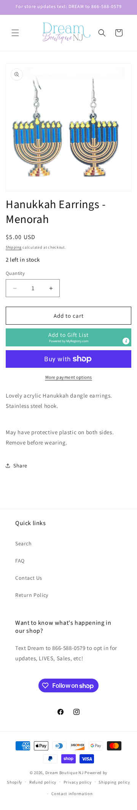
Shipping (14, 247)
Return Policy (31, 595)
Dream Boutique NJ (64, 772)
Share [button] (20, 465)
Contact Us (28, 577)
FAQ (20, 560)
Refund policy (42, 782)
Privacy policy (78, 782)
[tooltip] (126, 341)
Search (23, 543)
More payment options (68, 377)
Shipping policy (114, 782)
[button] (15, 32)
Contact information (71, 793)
